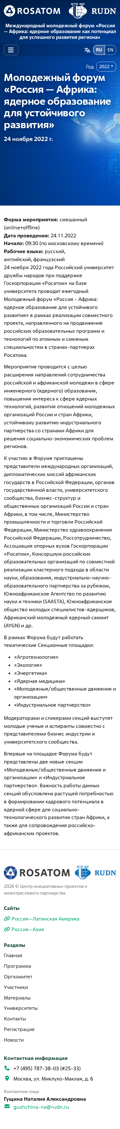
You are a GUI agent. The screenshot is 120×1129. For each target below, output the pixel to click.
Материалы (17, 997)
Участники (16, 987)
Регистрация (19, 1029)
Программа (17, 966)
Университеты (21, 1008)
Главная (13, 955)
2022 (104, 66)
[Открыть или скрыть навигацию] (11, 50)
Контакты (15, 1018)
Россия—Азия (28, 929)
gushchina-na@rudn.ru (41, 1107)
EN (110, 50)
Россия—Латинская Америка (45, 918)
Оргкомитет (18, 976)
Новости (14, 1039)
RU (99, 50)
